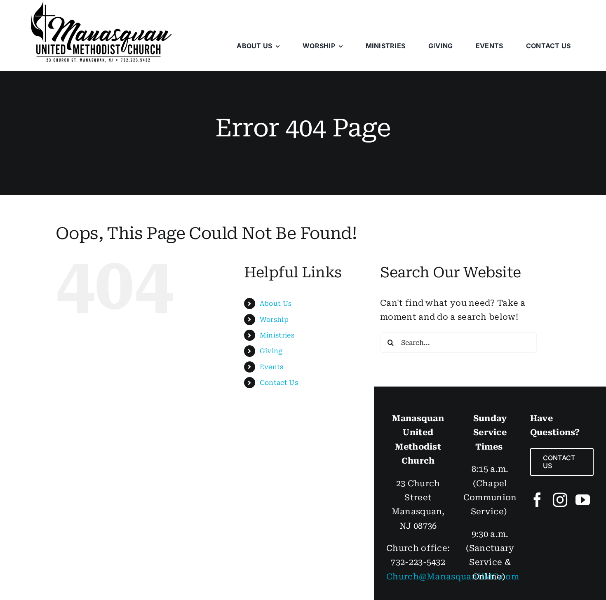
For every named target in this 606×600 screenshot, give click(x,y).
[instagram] (560, 499)
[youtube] (582, 499)
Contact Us (279, 383)
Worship (274, 319)
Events (272, 367)
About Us (275, 303)
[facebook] (537, 499)
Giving (271, 351)
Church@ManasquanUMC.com (452, 576)
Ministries (277, 335)
